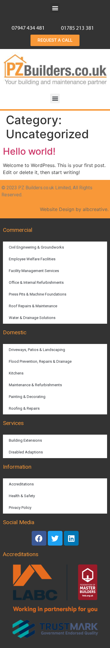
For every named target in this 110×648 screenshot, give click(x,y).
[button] (55, 8)
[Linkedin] (71, 538)
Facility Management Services (34, 271)
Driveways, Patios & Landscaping (37, 349)
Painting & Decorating (27, 396)
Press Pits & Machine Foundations (37, 294)
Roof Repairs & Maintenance (33, 306)
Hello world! (29, 151)
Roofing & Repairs (24, 408)
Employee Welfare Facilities (32, 259)
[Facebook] (39, 538)
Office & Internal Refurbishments (36, 282)
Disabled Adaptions (26, 452)
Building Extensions (25, 440)
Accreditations (21, 484)
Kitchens (16, 373)
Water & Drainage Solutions (32, 317)
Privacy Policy (20, 507)
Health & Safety (22, 496)
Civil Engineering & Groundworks (36, 247)
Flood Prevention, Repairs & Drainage (40, 361)
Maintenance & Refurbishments (35, 385)
